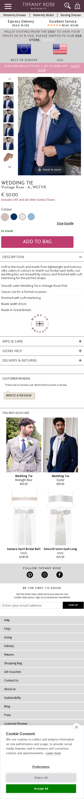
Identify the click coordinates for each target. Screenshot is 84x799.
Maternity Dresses (15, 15)
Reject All (41, 777)
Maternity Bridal (43, 15)
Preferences (40, 766)
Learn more (53, 753)
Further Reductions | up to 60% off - (42, 68)
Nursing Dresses (71, 15)
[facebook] (59, 574)
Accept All (41, 788)
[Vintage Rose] (5, 217)
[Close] (48, 40)
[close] (76, 727)
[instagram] (44, 574)
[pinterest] (30, 574)
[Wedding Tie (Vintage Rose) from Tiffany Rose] (8, 88)
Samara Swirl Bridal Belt (24, 549)
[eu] (24, 56)
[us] (59, 56)
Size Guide (65, 223)
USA (60, 60)
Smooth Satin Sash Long (60, 549)
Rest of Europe (24, 60)
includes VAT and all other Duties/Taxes (28, 199)
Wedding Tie (23, 476)
